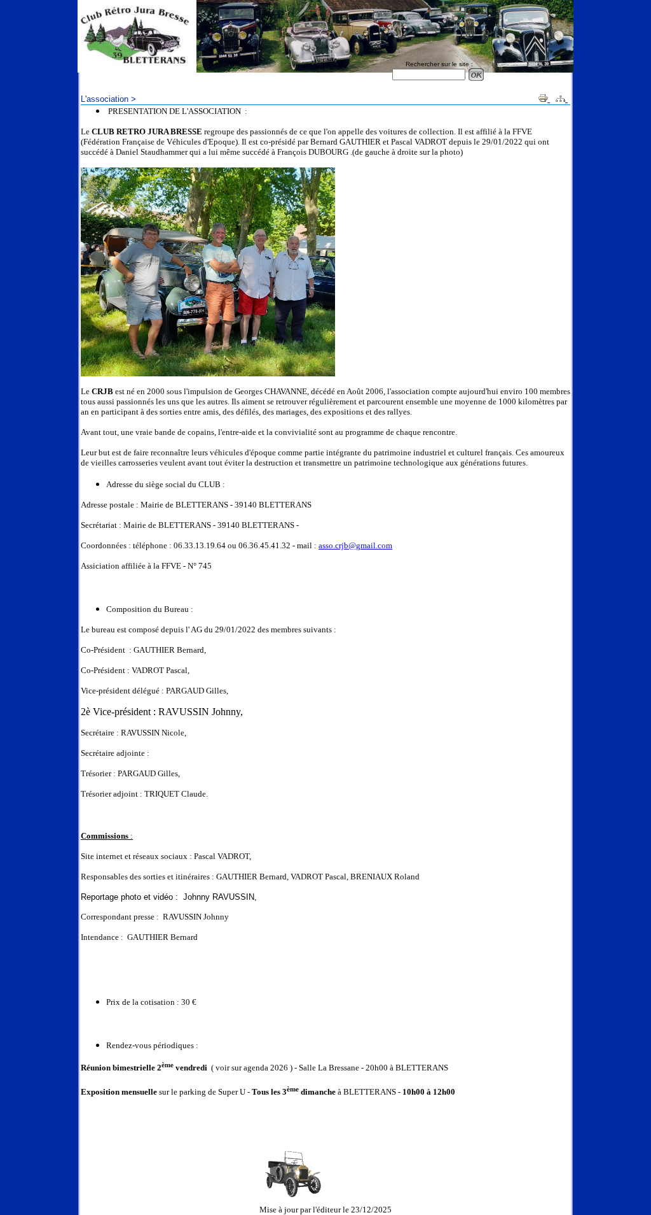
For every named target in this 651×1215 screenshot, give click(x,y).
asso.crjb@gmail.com (355, 545)
